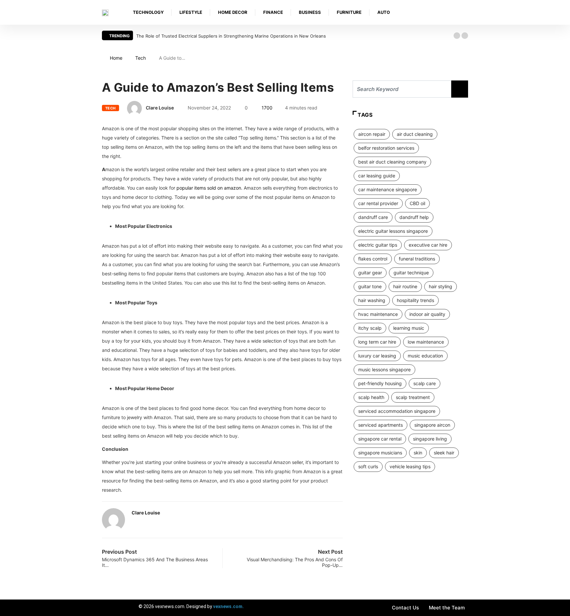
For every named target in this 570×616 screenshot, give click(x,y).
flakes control (372, 259)
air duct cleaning (415, 134)
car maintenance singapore (387, 189)
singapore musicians (380, 452)
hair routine (405, 286)
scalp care (424, 383)
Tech (140, 58)
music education (425, 355)
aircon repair (371, 134)
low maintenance (426, 342)
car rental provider (378, 203)
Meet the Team (447, 607)
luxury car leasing (377, 355)
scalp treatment (413, 397)
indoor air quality (427, 314)
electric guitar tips (377, 245)
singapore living (430, 439)
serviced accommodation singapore (396, 411)
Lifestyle (190, 12)
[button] (457, 35)
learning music (408, 328)
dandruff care (373, 217)
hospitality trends (415, 300)
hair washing (371, 300)
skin (418, 452)
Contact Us (405, 607)
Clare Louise (160, 107)
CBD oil (417, 203)
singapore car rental (379, 439)
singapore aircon (432, 425)
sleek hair (444, 452)
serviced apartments (380, 425)
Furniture (349, 12)
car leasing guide (376, 175)
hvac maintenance (378, 314)
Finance (273, 12)
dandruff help (414, 217)
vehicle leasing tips (410, 466)
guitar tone (370, 286)
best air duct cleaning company (392, 162)
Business (310, 12)
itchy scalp (370, 328)
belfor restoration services (386, 148)
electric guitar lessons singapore (393, 231)
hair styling (440, 286)
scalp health (371, 397)
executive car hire (428, 245)
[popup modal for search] (466, 12)
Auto (383, 12)
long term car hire (377, 342)
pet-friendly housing (380, 383)
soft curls (368, 466)
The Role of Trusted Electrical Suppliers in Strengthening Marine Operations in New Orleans (231, 36)
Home (116, 58)
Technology (148, 12)
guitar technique (411, 272)
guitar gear (370, 272)
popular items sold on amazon (208, 188)
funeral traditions (417, 259)
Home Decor (232, 12)
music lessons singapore (384, 369)
